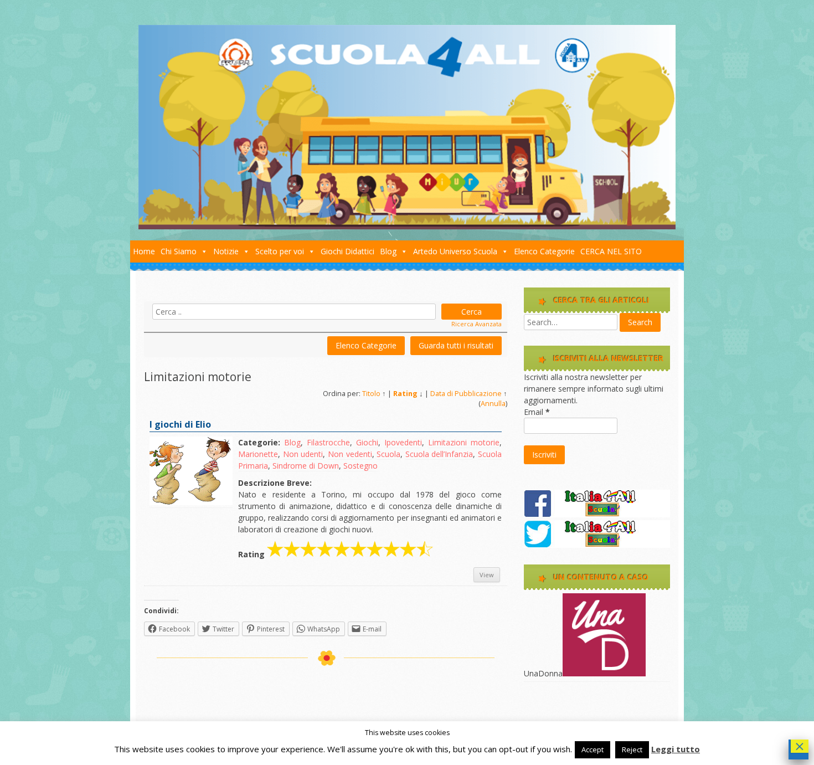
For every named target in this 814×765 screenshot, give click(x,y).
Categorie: (259, 442)
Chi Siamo (179, 251)
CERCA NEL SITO (611, 251)
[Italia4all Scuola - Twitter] (597, 545)
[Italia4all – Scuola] (407, 226)
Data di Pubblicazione (466, 393)
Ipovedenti (403, 442)
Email (537, 412)
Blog (388, 251)
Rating (405, 393)
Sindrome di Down (305, 465)
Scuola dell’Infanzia (439, 454)
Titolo (371, 393)
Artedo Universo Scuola (455, 251)
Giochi (367, 442)
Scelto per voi (279, 251)
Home (144, 251)
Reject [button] (632, 749)
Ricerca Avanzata (476, 324)
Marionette (258, 454)
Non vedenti (350, 454)
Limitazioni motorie (463, 442)
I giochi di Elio (180, 424)
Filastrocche (328, 442)
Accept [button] (592, 749)
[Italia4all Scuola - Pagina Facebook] (597, 514)
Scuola (388, 454)
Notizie (226, 251)
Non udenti (303, 454)
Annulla (493, 403)
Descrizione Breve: (275, 483)
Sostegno (360, 465)
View (487, 575)
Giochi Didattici (347, 251)
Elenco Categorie (544, 251)
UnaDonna (543, 673)
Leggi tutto (675, 748)
